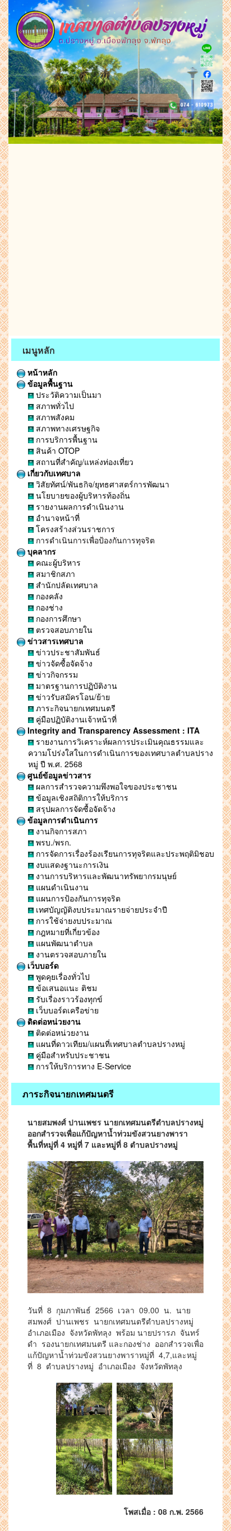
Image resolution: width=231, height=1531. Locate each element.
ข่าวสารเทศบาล (54, 640)
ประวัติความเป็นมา (67, 394)
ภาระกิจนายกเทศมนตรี (75, 707)
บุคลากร (40, 551)
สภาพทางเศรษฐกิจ (67, 428)
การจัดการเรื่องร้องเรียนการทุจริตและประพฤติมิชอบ (124, 853)
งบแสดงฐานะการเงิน (71, 864)
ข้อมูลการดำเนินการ (61, 819)
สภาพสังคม (54, 416)
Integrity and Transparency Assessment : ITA (112, 730)
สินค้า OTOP (57, 450)
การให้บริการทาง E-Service (82, 1066)
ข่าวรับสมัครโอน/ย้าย (72, 696)
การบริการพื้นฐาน (66, 439)
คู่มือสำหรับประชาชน (72, 1054)
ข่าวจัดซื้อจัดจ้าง (63, 663)
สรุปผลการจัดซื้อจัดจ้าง (75, 808)
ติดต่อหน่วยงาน (53, 1021)
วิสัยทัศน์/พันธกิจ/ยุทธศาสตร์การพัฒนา (101, 484)
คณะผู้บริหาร (57, 562)
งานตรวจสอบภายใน (70, 954)
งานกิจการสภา (60, 831)
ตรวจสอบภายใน (63, 629)
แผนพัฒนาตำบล (63, 942)
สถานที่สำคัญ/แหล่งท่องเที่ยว (83, 461)
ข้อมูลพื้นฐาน (49, 383)
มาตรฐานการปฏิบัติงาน (75, 685)
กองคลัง (48, 596)
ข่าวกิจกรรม (56, 674)
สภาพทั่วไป (54, 405)
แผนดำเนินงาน (61, 887)
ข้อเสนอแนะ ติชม (65, 987)
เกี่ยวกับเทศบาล (53, 472)
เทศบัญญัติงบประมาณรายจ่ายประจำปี (100, 909)
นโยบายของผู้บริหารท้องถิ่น (82, 495)
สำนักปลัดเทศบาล (66, 584)
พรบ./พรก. (52, 842)
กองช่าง (48, 607)
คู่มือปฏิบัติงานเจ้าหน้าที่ (75, 719)
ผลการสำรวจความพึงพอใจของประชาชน (105, 786)
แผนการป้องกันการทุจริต (77, 898)
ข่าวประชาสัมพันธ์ (67, 652)
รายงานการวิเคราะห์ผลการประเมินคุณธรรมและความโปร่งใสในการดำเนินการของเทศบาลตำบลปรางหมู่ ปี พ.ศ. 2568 (120, 752)
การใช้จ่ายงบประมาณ (73, 920)
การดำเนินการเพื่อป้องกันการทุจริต (94, 540)
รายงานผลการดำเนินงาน (79, 506)
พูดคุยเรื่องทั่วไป (62, 976)
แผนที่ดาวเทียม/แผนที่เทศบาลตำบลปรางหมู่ (109, 1043)
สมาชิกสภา (54, 573)
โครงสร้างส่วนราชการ (74, 528)
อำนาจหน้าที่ (57, 517)
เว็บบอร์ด (42, 965)
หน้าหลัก (41, 372)
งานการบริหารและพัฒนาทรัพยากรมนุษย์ (105, 875)
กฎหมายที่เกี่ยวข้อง (67, 931)
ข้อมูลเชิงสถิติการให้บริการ (81, 797)
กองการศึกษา (57, 618)
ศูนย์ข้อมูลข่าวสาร (58, 775)
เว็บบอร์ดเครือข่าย (66, 1010)
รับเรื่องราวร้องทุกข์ (68, 998)
